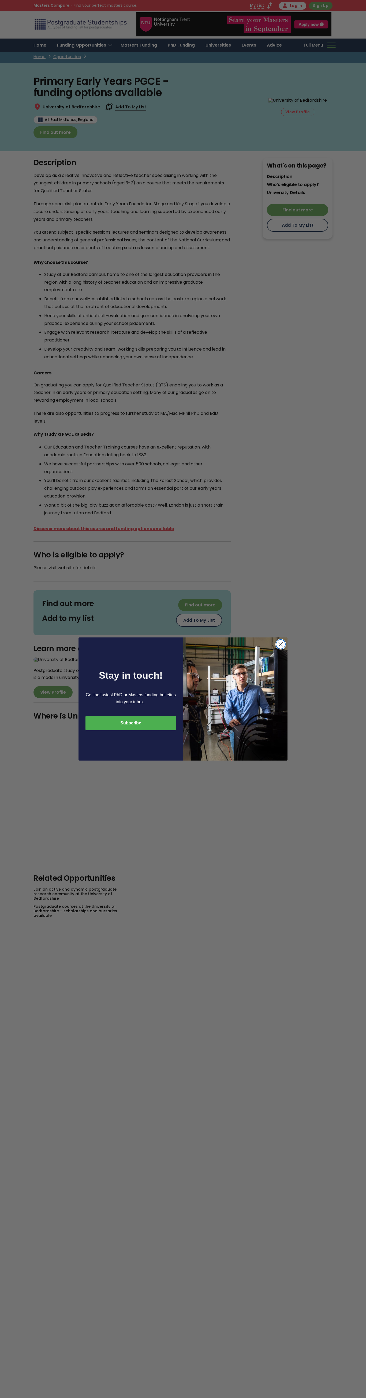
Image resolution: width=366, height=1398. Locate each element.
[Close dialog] (280, 644)
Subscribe (130, 723)
